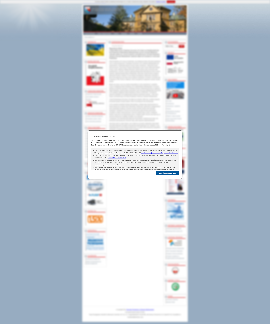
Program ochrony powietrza (175, 253)
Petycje (169, 109)
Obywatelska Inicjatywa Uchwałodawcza (173, 112)
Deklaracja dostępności (93, 259)
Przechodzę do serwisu (167, 173)
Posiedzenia (170, 103)
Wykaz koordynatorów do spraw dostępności (94, 262)
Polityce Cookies (161, 1)
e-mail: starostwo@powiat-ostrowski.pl (152, 153)
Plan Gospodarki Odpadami (175, 251)
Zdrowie (132, 33)
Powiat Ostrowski (90, 33)
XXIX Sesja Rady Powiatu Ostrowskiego (174, 119)
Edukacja (124, 33)
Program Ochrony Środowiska (175, 248)
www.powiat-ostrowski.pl (171, 153)
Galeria (116, 33)
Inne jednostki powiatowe (94, 121)
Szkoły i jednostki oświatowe (95, 116)
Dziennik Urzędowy (172, 299)
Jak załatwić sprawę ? (93, 97)
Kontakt (140, 33)
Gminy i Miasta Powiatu (104, 33)
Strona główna (89, 37)
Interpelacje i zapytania (173, 106)
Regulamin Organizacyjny (94, 94)
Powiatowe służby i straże (94, 119)
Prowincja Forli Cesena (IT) (174, 231)
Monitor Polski (171, 302)
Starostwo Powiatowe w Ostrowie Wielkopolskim (140, 309)
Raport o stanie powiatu (173, 116)
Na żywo (169, 101)
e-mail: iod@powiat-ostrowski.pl (117, 158)
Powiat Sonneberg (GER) (174, 228)
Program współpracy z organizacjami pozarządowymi (175, 257)
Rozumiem (171, 1)
